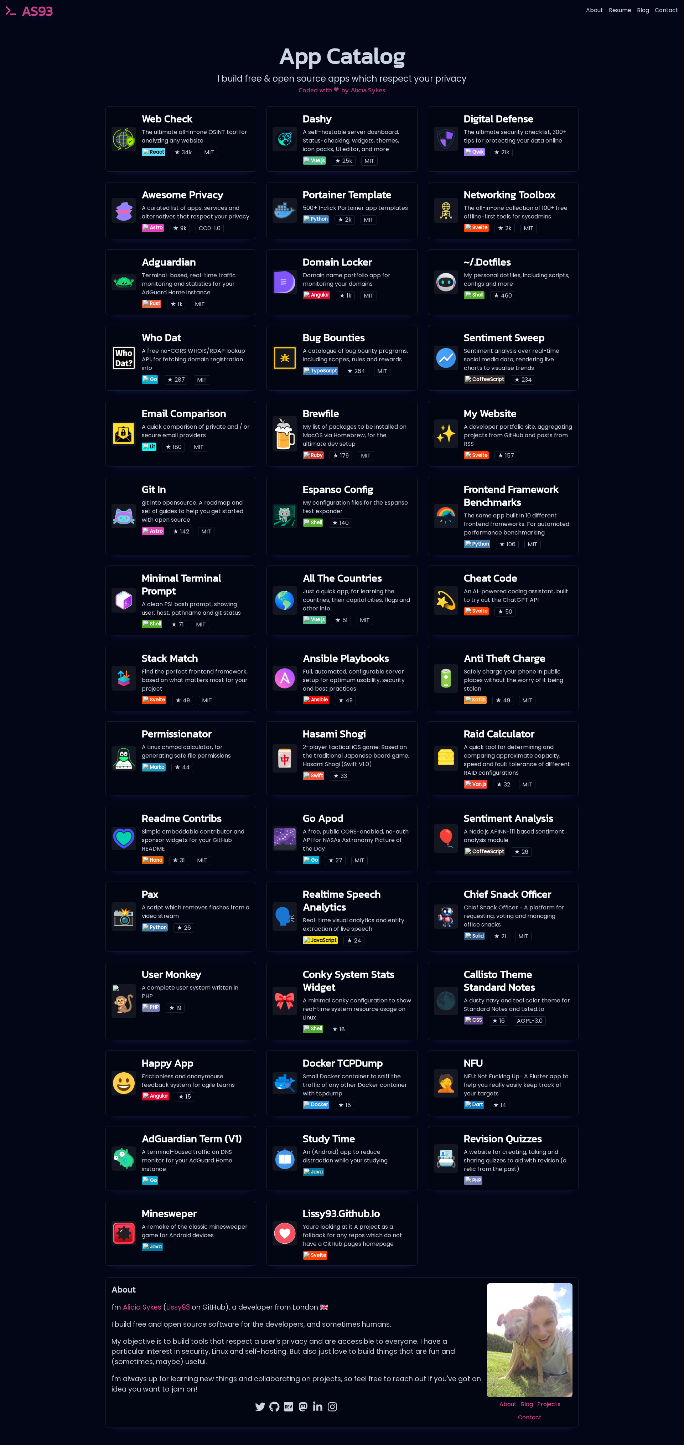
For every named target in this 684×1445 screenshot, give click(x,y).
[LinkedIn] (318, 1408)
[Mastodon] (304, 1408)
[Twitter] (260, 1408)
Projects (548, 1404)
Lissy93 (178, 1307)
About (594, 10)
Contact (666, 10)
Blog (643, 10)
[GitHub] (274, 1408)
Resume (620, 10)
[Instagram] (333, 1408)
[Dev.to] (289, 1408)
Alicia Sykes (368, 90)
